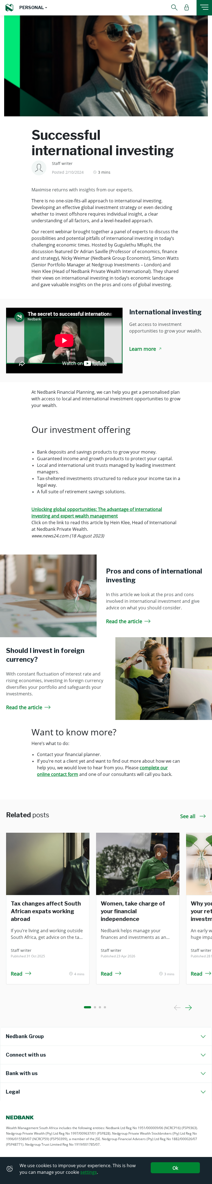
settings (88, 1172)
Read (16, 973)
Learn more (142, 348)
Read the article (124, 621)
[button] (33, 7)
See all (188, 816)
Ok (175, 1168)
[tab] (106, 1036)
